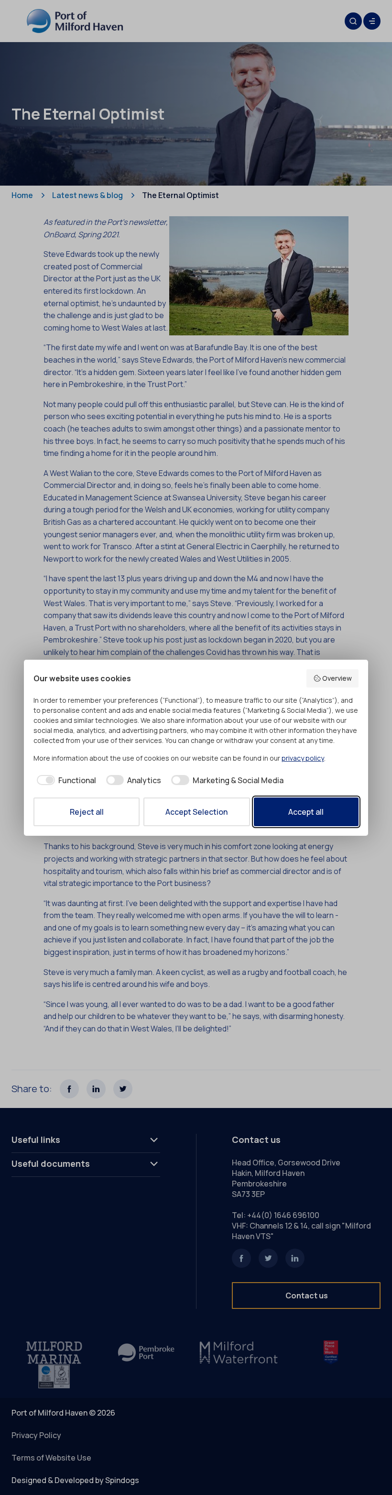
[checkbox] (64, 780)
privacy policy (303, 758)
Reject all (87, 812)
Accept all (306, 812)
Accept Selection (196, 812)
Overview (337, 678)
